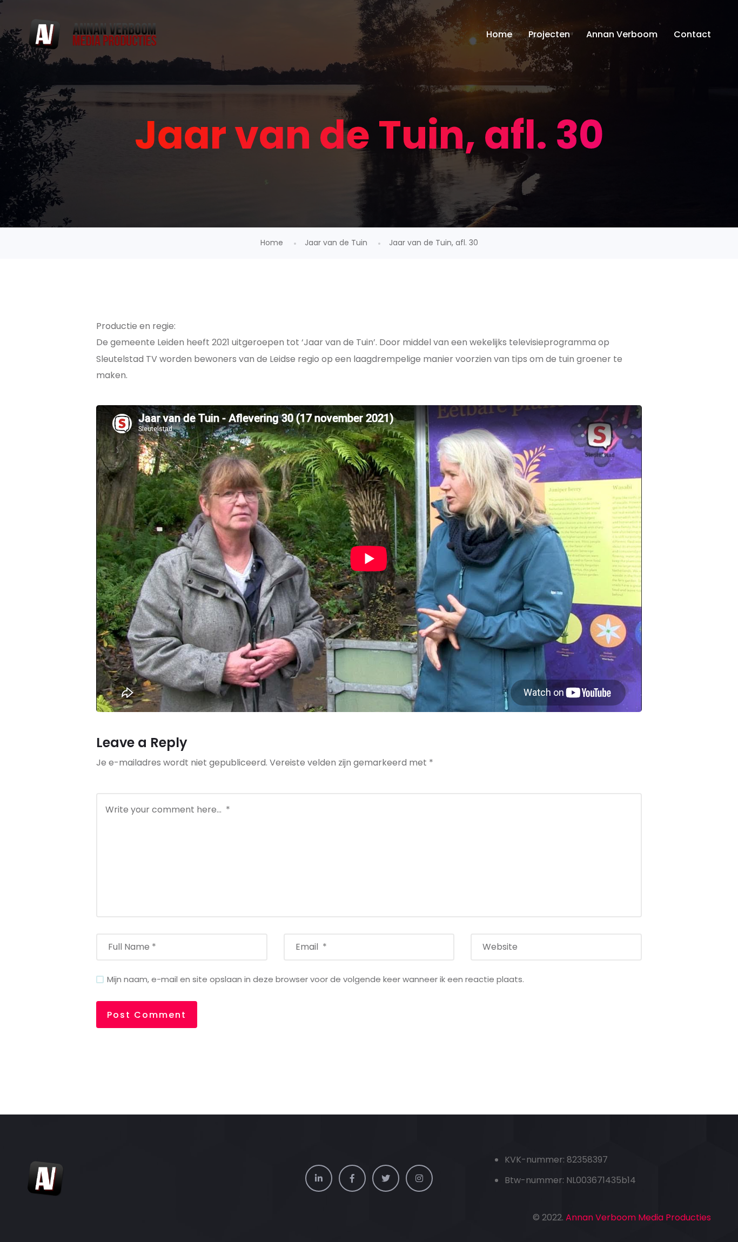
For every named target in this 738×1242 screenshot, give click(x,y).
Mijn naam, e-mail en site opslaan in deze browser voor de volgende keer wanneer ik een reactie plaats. (315, 979)
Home (499, 34)
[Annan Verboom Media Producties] (93, 34)
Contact (692, 34)
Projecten (549, 34)
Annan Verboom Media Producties (638, 1217)
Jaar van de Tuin (336, 242)
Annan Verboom (622, 34)
